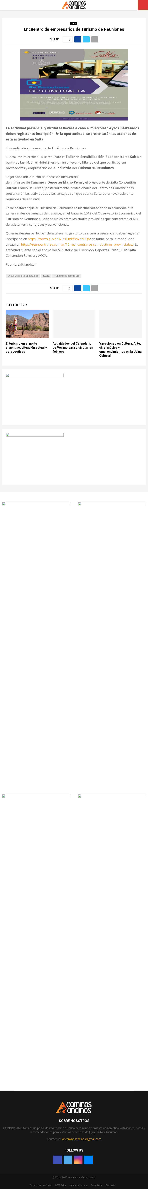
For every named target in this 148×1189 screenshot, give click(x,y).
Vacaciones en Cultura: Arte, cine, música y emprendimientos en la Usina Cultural (120, 349)
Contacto (111, 1185)
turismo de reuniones (66, 276)
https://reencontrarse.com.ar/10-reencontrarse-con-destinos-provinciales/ (77, 244)
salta (46, 276)
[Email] (88, 1160)
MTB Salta (60, 1185)
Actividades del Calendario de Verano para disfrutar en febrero (73, 347)
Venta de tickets (78, 1185)
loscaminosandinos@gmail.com (81, 1139)
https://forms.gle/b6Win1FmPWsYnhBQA (59, 239)
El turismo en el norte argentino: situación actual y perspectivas (26, 347)
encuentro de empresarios (23, 276)
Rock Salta (96, 1185)
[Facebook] (57, 1160)
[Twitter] (68, 1160)
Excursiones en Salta (40, 1185)
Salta (73, 23)
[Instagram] (78, 1160)
